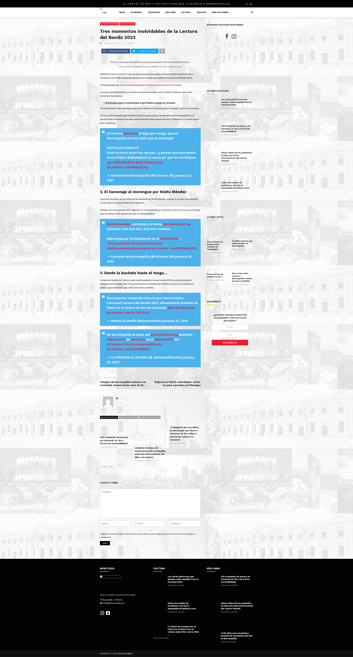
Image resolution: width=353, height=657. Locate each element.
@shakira (131, 133)
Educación (154, 12)
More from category (149, 417)
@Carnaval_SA (117, 344)
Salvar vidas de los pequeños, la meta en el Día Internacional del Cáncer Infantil (236, 156)
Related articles (109, 417)
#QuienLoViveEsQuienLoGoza (129, 248)
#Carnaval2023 (119, 243)
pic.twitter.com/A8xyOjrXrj (127, 167)
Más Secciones (220, 12)
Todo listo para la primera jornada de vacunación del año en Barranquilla (237, 636)
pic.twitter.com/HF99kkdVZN (174, 248)
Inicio (122, 12)
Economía (136, 12)
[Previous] (209, 206)
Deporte (202, 12)
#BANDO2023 (124, 162)
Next (111, 467)
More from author (128, 417)
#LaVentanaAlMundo (145, 344)
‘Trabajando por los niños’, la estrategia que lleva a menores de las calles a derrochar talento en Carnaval (184, 433)
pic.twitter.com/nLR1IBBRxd (128, 349)
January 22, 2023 (175, 321)
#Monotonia (116, 339)
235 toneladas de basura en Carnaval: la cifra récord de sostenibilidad (114, 440)
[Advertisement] (230, 64)
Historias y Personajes (109, 24)
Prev (104, 467)
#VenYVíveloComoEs (147, 243)
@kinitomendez (119, 224)
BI (101, 43)
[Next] (214, 206)
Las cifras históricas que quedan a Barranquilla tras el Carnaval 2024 (236, 102)
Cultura (185, 12)
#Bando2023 (169, 238)
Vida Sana (170, 12)
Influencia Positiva (127, 24)
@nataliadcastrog (149, 162)
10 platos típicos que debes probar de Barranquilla (242, 243)
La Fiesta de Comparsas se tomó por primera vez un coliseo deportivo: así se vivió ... (183, 630)
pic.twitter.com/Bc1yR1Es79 (128, 312)
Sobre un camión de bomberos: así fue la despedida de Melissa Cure (235, 185)
